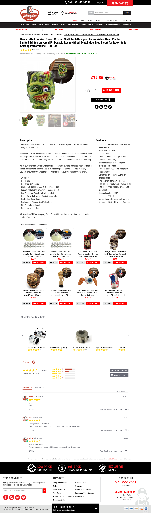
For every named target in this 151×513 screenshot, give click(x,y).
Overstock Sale (21, 30)
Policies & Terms (28, 510)
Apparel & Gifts (24, 25)
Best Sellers (133, 30)
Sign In (100, 2)
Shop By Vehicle (86, 20)
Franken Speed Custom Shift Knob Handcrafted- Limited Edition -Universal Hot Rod (91, 35)
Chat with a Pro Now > (126, 492)
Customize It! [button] (125, 20)
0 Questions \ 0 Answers (31, 373)
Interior (83, 25)
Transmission (127, 25)
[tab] (27, 388)
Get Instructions (102, 100)
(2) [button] (62, 369)
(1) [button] (62, 371)
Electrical (55, 25)
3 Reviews (35, 50)
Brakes (34, 25)
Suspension (99, 25)
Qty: (89, 90)
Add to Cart (111, 90)
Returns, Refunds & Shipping (12, 510)
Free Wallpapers (112, 20)
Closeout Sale (95, 30)
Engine (63, 25)
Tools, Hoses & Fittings (113, 25)
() (121, 3)
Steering (91, 25)
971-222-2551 (125, 482)
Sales (75, 20)
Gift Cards (99, 20)
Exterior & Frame (73, 25)
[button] (22, 335)
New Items (59, 30)
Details (26, 262)
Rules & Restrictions (114, 459)
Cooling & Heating (44, 25)
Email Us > (126, 485)
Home (22, 35)
